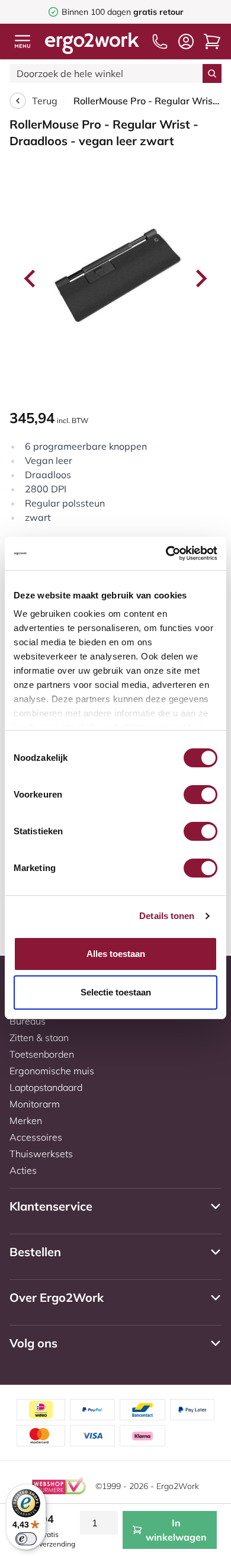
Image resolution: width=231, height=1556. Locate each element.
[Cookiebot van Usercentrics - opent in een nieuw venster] (166, 553)
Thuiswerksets (41, 1154)
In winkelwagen (176, 1530)
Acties (23, 1170)
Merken (25, 1120)
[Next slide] (200, 278)
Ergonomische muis (51, 1071)
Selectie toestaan (116, 992)
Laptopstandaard (45, 1087)
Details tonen (166, 916)
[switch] (200, 794)
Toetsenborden (41, 1054)
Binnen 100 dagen (123, 12)
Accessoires (35, 1137)
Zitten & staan (39, 1037)
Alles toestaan (115, 954)
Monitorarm (34, 1104)
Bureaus (27, 1021)
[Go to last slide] (31, 278)
